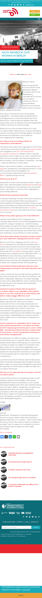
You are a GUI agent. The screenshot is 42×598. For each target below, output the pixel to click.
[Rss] (23, 4)
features (30, 185)
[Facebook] (8, 4)
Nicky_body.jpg (6, 432)
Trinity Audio (20, 74)
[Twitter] (11, 4)
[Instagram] (17, 4)
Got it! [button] (21, 595)
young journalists (34, 149)
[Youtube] (14, 4)
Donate (33, 14)
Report (33, 11)
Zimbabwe (17, 251)
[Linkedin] (20, 4)
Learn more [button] (26, 590)
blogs (39, 185)
